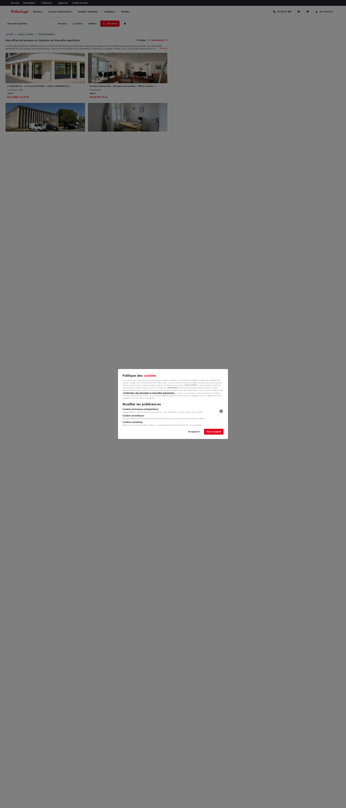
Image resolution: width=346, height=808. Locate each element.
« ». (149, 392)
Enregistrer (194, 431)
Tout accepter (213, 431)
